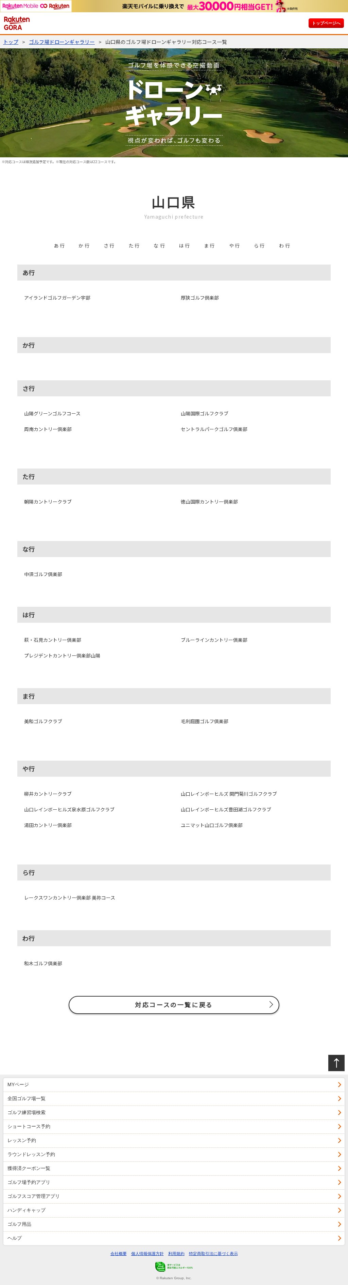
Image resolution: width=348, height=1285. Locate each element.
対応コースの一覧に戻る (174, 1004)
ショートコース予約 (28, 1126)
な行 (160, 245)
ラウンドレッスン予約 (31, 1154)
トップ (10, 41)
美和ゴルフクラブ (43, 721)
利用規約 (176, 1253)
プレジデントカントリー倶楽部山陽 (62, 655)
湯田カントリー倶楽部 (48, 825)
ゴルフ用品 (19, 1224)
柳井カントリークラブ (48, 793)
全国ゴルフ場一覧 (26, 1098)
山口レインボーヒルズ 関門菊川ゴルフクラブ (229, 793)
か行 (85, 245)
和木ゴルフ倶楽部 (43, 963)
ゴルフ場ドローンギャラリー (62, 41)
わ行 (285, 245)
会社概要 (118, 1253)
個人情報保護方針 (147, 1253)
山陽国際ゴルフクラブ (204, 413)
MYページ (18, 1084)
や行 (235, 245)
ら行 (260, 245)
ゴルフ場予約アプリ (28, 1182)
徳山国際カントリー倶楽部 (209, 501)
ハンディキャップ (26, 1210)
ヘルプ (14, 1238)
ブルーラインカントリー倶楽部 (214, 639)
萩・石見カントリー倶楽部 (52, 639)
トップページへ (326, 23)
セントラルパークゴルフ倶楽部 (214, 429)
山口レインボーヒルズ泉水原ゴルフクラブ (69, 809)
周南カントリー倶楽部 (48, 429)
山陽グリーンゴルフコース (52, 413)
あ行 (60, 245)
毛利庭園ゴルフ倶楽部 (204, 721)
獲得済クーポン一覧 (28, 1168)
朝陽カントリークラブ (48, 501)
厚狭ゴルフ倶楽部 (200, 297)
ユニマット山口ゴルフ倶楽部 (212, 825)
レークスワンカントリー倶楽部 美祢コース (69, 897)
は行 (185, 245)
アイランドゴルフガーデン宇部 (57, 297)
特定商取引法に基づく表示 (213, 1253)
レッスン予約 (21, 1140)
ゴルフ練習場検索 (26, 1112)
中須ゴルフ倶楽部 (43, 574)
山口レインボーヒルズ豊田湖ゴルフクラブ (226, 809)
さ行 (110, 245)
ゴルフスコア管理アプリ (33, 1196)
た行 (135, 245)
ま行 (210, 245)
